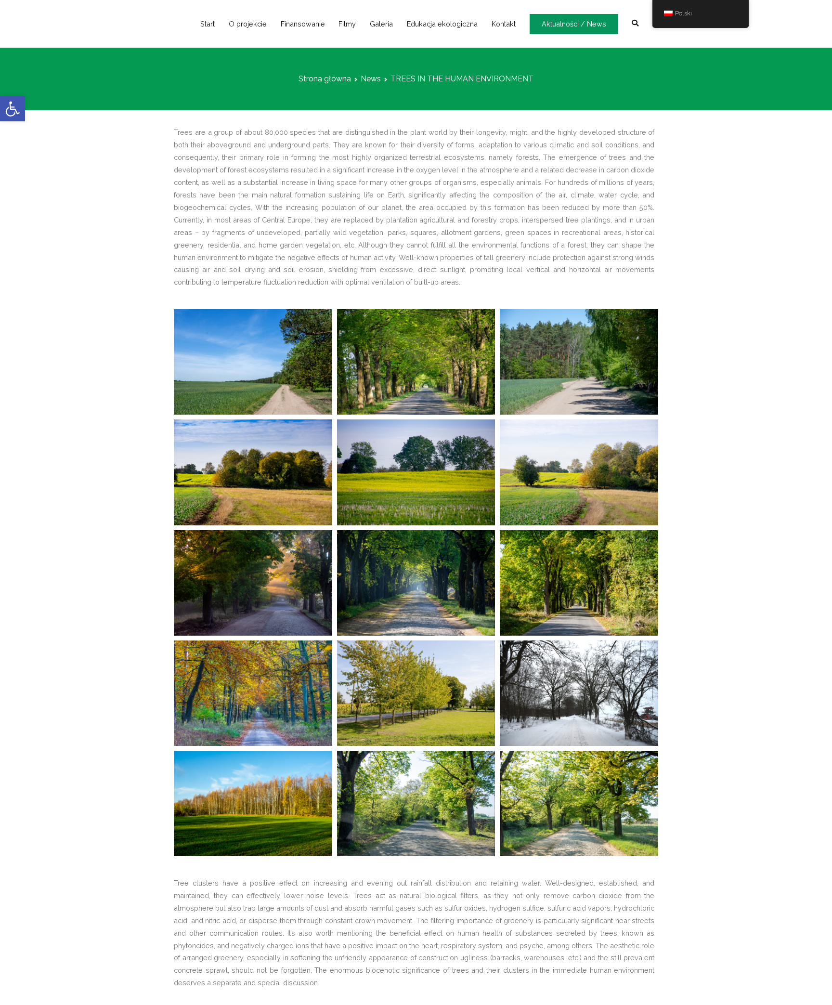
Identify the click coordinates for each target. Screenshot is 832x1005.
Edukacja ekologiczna (442, 24)
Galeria (381, 24)
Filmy (347, 24)
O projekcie (248, 24)
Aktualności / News (574, 24)
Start (207, 24)
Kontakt (504, 24)
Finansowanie (303, 24)
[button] (12, 108)
